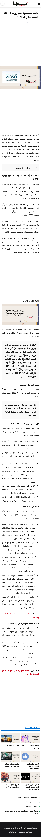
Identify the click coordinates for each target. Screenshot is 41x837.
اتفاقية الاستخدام (9, 827)
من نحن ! (17, 827)
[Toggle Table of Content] (34, 167)
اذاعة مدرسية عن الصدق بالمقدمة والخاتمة (20, 615)
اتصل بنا (23, 827)
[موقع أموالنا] (21, 3)
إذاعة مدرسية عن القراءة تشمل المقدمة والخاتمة (20, 672)
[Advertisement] (20, 45)
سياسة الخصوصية (32, 827)
